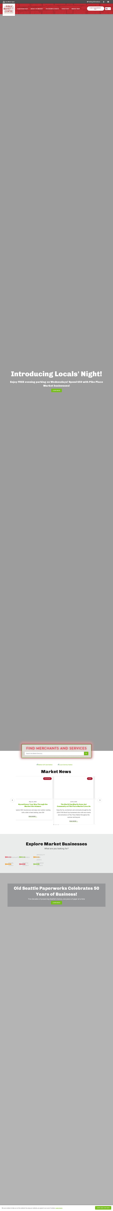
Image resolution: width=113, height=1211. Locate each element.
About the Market (37, 8)
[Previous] (3, 376)
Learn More (40, 390)
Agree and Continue (103, 1207)
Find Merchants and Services (56, 748)
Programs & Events (52, 8)
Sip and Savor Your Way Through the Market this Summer (20, 805)
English (108, 8)
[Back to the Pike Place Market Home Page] (9, 9)
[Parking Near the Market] (108, 2)
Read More (60, 821)
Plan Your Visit (22, 8)
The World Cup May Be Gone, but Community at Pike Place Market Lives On (61, 805)
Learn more (59, 1208)
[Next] (109, 376)
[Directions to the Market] (104, 2)
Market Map (76, 8)
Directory (65, 8)
